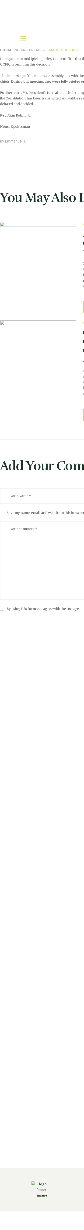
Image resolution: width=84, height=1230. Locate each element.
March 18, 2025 (64, 50)
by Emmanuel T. (13, 141)
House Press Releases (22, 50)
